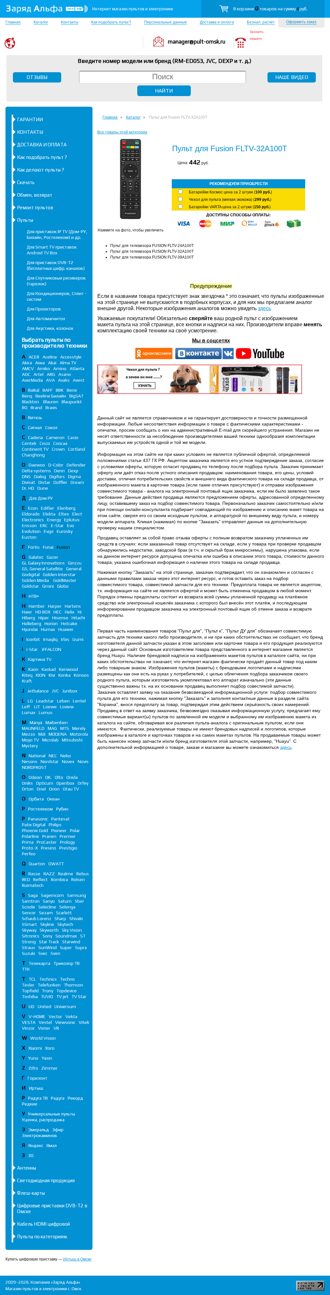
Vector (55, 1016)
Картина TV (40, 659)
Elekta (49, 513)
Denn (59, 470)
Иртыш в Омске (77, 1259)
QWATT (56, 863)
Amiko (43, 368)
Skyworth (49, 930)
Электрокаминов (39, 1135)
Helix (69, 611)
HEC (57, 611)
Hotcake (69, 623)
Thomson (73, 984)
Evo (70, 525)
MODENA (58, 734)
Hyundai (30, 629)
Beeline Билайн (50, 395)
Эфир (57, 1129)
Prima (28, 842)
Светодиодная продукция (46, 1180)
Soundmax (66, 935)
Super (66, 947)
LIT (37, 706)
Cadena (35, 437)
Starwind (71, 941)
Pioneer (59, 830)
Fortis (34, 547)
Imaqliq (50, 639)
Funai (48, 547)
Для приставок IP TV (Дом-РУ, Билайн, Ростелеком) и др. (57, 234)
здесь (264, 308)
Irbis (65, 639)
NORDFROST (34, 767)
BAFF (48, 390)
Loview (67, 706)
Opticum (44, 783)
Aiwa (40, 362)
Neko (65, 755)
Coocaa (60, 443)
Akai (52, 362)
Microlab (50, 739)
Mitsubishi (72, 739)
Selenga (67, 906)
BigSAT (76, 395)
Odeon (35, 777)
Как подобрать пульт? (111, 22)
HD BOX (42, 611)
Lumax (28, 712)
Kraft (27, 680)
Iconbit (33, 639)
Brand (36, 407)
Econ (33, 508)
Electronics (33, 519)
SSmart (29, 924)
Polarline (30, 836)
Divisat (28, 482)
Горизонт (37, 1078)
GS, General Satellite (42, 568)
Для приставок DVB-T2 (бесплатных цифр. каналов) (56, 265)
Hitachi (78, 617)
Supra (81, 947)
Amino (59, 368)
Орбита (36, 798)
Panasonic (38, 818)
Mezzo (28, 734)
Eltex (64, 513)
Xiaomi (35, 1048)
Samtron (31, 901)
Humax (48, 629)
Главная (13, 22)
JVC (55, 690)
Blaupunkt (72, 401)
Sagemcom (52, 895)
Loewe (50, 706)
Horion (51, 623)
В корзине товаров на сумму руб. (270, 8)
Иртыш (36, 1088)
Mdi (41, 734)
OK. (48, 777)
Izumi (78, 639)
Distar (44, 482)
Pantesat (60, 818)
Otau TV (71, 788)
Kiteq (27, 675)
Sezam (46, 912)
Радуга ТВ (38, 1098)
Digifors (57, 476)
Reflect (40, 879)
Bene (72, 390)
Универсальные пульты (51, 1113)
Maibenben (56, 722)
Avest (78, 380)
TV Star (79, 996)
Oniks (27, 783)
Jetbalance (38, 690)
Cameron (55, 437)
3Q (31, 1155)
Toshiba (30, 996)
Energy (54, 519)
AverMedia (32, 380)
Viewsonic (65, 1022)
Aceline (50, 356)
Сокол (51, 427)
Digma (74, 476)
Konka (64, 675)
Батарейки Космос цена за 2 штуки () (230, 192)
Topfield (30, 990)
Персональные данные (165, 22)
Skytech (65, 924)
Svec (42, 953)
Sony (47, 935)
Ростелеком (40, 808)
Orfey (83, 783)
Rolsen (78, 879)
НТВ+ (34, 596)
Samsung (76, 895)
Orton (28, 788)
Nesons (29, 761)
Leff (26, 706)
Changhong (33, 454)
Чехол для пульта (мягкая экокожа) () (230, 199)
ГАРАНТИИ (30, 119)
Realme (65, 873)
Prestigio (68, 847)
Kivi (52, 675)
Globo (63, 586)
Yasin (47, 1058)
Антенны (26, 1168)
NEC (53, 755)
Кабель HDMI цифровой (43, 1224)
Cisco (45, 443)
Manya (36, 722)
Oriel (41, 788)
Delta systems (36, 470)
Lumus (46, 712)
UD (31, 1006)
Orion (54, 788)
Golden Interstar (59, 574)
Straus (28, 947)
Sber (79, 901)
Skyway (29, 930)
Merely (78, 728)
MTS (64, 728)
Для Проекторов (44, 308)
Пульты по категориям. (42, 1236)
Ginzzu (75, 562)
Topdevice (66, 990)
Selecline (47, 906)
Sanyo (49, 901)
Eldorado (31, 513)
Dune (42, 488)
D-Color (55, 464)
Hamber (37, 606)
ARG (51, 374)
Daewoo (37, 464)
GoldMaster (64, 580)
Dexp (73, 470)
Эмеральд (38, 1129)
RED (26, 879)
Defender (76, 464)
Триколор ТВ (66, 963)
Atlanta (77, 368)
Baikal (33, 390)
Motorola (79, 734)
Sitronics (30, 935)
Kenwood (68, 669)
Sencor (29, 912)
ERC (44, 525)
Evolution (31, 531)
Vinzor (28, 1028)
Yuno (33, 1058)
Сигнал (35, 427)
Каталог (41, 22)
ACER (34, 356)
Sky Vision (72, 930)
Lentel (79, 700)
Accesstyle (71, 356)
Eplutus (72, 519)
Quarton (37, 863)
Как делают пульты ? (40, 169)
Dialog (40, 476)
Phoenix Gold (35, 830)
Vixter (44, 1028)
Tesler (28, 984)
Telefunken (49, 984)
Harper (55, 606)
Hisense (60, 617)
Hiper (43, 617)
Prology (67, 842)
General (74, 568)
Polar (75, 830)
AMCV (28, 368)
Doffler (60, 482)
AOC (26, 374)
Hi (80, 611)
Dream (77, 482)
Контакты (69, 22)
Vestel (45, 1022)
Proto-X (30, 847)
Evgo (48, 531)
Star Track (49, 941)
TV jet (62, 996)
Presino (48, 847)
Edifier (47, 508)
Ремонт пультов (35, 207)
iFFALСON (51, 649)
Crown (58, 449)
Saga (33, 895)
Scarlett (64, 912)
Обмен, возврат (34, 195)
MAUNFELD (33, 728)
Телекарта (39, 963)
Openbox (65, 783)
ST (82, 935)
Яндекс (35, 1145)
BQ (24, 407)
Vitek (84, 1022)
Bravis (51, 407)
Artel (39, 374)
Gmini (48, 586)
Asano (64, 374)
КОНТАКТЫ (30, 132)
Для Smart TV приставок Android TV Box (52, 249)
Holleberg (31, 623)
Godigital (31, 574)
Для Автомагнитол (46, 318)
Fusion (63, 547)
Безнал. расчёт (261, 22)
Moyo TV (30, 739)
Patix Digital (33, 824)
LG (30, 700)
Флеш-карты (31, 1193)
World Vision (43, 1038)
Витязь (35, 417)
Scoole (28, 906)
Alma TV (68, 362)
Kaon (33, 669)
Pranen (49, 836)
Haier (27, 611)
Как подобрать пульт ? (42, 157)
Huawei (65, 629)
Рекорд (75, 1098)
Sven (55, 953)
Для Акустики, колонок (50, 328)
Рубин (62, 808)
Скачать (25, 182)
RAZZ (49, 873)
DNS (26, 476)
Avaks (64, 380)
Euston (29, 537)
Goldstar (30, 586)
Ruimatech (33, 885)
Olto (59, 777)
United (44, 1006)
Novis (83, 761)
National (37, 755)
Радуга (57, 1098)
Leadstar (45, 700)
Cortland (76, 449)
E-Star (57, 525)
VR (56, 1028)
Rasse (34, 873)
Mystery (30, 745)
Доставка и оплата (217, 22)
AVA (50, 380)
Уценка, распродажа (43, 1119)
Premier (68, 836)
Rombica (59, 879)
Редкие (29, 1103)
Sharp (60, 918)
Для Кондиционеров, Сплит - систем (57, 296)
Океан (53, 798)
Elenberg (66, 508)
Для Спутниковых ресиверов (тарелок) (56, 280)
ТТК (26, 969)
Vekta (71, 1016)
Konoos (81, 675)
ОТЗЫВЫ (37, 77)
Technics (48, 979)
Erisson (29, 525)
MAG (52, 728)
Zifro (33, 1068)
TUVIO (47, 996)
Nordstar (50, 761)
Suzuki (28, 953)
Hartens (73, 606)
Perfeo (28, 853)
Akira (27, 362)
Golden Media (36, 580)
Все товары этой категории (122, 132)
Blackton (31, 401)
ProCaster (47, 842)
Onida (72, 777)
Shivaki (76, 918)
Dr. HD (28, 488)
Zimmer (49, 1068)
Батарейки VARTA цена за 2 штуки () (230, 207)
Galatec (36, 557)
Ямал (51, 1145)
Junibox (69, 690)
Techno (67, 979)
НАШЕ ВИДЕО (291, 77)
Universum (65, 1006)
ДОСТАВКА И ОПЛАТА (42, 144)
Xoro (49, 1048)
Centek (29, 443)
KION (40, 675)
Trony (47, 990)
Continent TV (35, 449)
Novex (68, 761)
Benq (27, 395)
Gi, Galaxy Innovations (43, 562)
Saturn (65, 901)
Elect (77, 513)
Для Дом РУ (41, 498)
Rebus (82, 873)
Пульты (25, 220)
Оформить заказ (301, 22)
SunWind (47, 947)
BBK (59, 390)
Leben (63, 700)
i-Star (32, 649)
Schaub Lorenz (36, 918)
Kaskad (49, 669)
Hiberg (28, 617)
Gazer (52, 557)
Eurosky (65, 531)
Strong (29, 941)
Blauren (50, 401)
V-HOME (37, 1016)
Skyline (47, 924)
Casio (73, 437)
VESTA (28, 1022)
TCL (32, 979)
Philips (55, 824)
